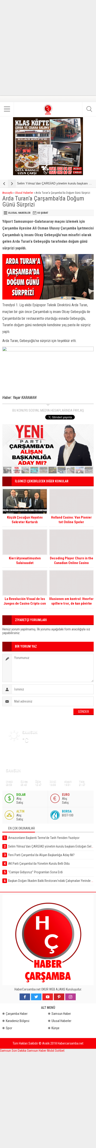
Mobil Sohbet (56, 1050)
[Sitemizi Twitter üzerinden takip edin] (36, 996)
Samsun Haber (61, 1014)
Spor (9, 1028)
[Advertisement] (48, 48)
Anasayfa (7, 192)
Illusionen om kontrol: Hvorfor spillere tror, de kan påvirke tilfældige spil (71, 603)
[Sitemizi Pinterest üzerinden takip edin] (59, 996)
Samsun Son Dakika (13, 1050)
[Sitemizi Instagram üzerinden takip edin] (70, 996)
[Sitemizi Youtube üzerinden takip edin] (47, 996)
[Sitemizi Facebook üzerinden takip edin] (25, 996)
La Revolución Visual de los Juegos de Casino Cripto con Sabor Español (24, 603)
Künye (55, 1028)
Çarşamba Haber (16, 1014)
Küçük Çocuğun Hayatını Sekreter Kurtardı (25, 519)
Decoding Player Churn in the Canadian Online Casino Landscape (71, 563)
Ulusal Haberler (24, 192)
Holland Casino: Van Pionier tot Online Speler (71, 519)
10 (89, 470)
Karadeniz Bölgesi (17, 1021)
